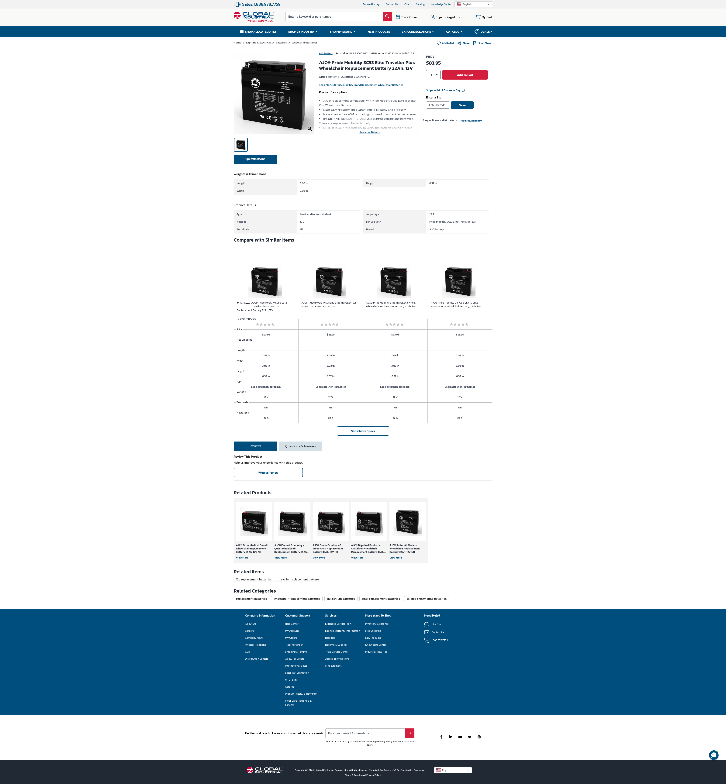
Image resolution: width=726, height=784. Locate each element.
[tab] (255, 159)
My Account (292, 631)
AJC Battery (326, 53)
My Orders (291, 638)
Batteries (281, 42)
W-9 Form (291, 680)
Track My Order (294, 645)
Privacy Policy (385, 741)
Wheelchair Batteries (304, 42)
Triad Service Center (336, 652)
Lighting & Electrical (258, 42)
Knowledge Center (441, 4)
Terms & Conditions (355, 775)
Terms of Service (405, 741)
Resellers (330, 638)
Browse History (371, 4)
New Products (373, 638)
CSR (247, 652)
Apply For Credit (294, 659)
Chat (407, 4)
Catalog (420, 4)
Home (237, 42)
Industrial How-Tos (376, 652)
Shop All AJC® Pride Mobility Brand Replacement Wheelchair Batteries (361, 85)
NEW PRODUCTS (379, 31)
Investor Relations (255, 645)
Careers (249, 631)
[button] (473, 4)
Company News (254, 638)
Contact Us (392, 4)
